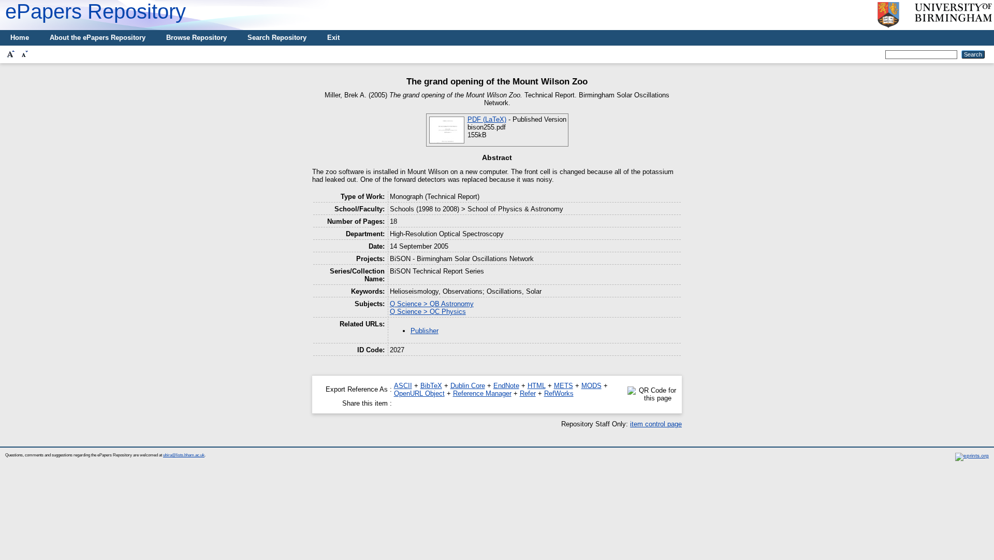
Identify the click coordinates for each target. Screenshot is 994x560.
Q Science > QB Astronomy (432, 304)
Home (19, 37)
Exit (333, 37)
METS (563, 386)
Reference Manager (482, 393)
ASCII (403, 386)
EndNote (506, 386)
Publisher (424, 331)
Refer (528, 393)
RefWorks (559, 393)
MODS (591, 386)
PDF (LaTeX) (486, 119)
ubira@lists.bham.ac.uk (183, 455)
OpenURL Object (419, 393)
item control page (656, 424)
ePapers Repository (95, 11)
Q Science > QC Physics (428, 311)
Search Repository (276, 37)
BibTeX (431, 386)
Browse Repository (196, 37)
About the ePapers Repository (97, 37)
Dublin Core (467, 386)
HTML (537, 386)
